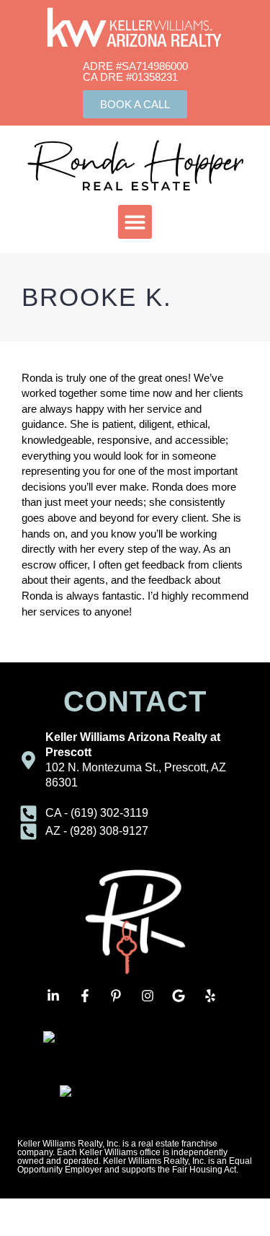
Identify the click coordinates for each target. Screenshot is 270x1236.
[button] (135, 222)
